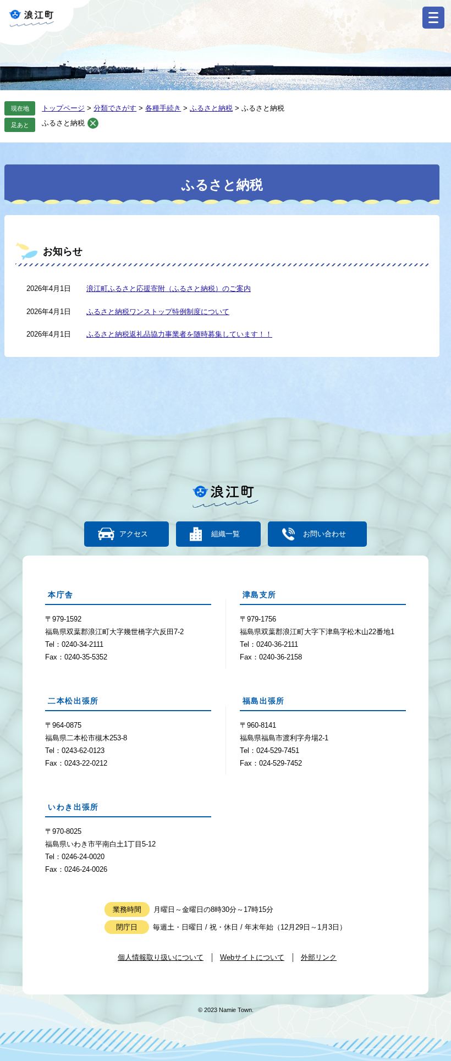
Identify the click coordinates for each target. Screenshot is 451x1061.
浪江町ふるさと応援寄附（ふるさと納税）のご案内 (168, 288)
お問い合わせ (324, 534)
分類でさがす (115, 108)
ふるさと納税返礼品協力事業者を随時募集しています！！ (179, 334)
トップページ (63, 108)
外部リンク (319, 957)
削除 (92, 123)
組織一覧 (225, 534)
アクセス (133, 534)
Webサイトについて (252, 957)
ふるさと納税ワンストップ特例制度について (157, 311)
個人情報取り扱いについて (161, 957)
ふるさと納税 (211, 108)
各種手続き (163, 108)
